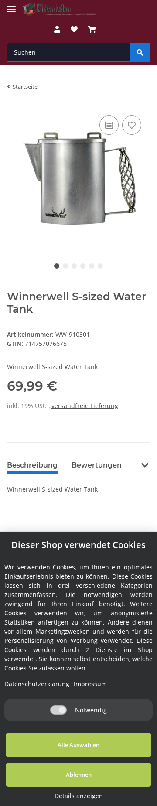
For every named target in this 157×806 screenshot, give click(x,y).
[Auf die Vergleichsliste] (109, 125)
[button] (57, 29)
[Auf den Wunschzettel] (131, 125)
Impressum (90, 684)
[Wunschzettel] (74, 29)
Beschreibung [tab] (32, 465)
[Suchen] (140, 52)
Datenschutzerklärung (36, 684)
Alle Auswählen (78, 745)
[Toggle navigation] (11, 5)
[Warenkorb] (92, 29)
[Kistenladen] (63, 10)
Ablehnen (79, 774)
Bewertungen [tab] (97, 465)
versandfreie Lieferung (84, 405)
